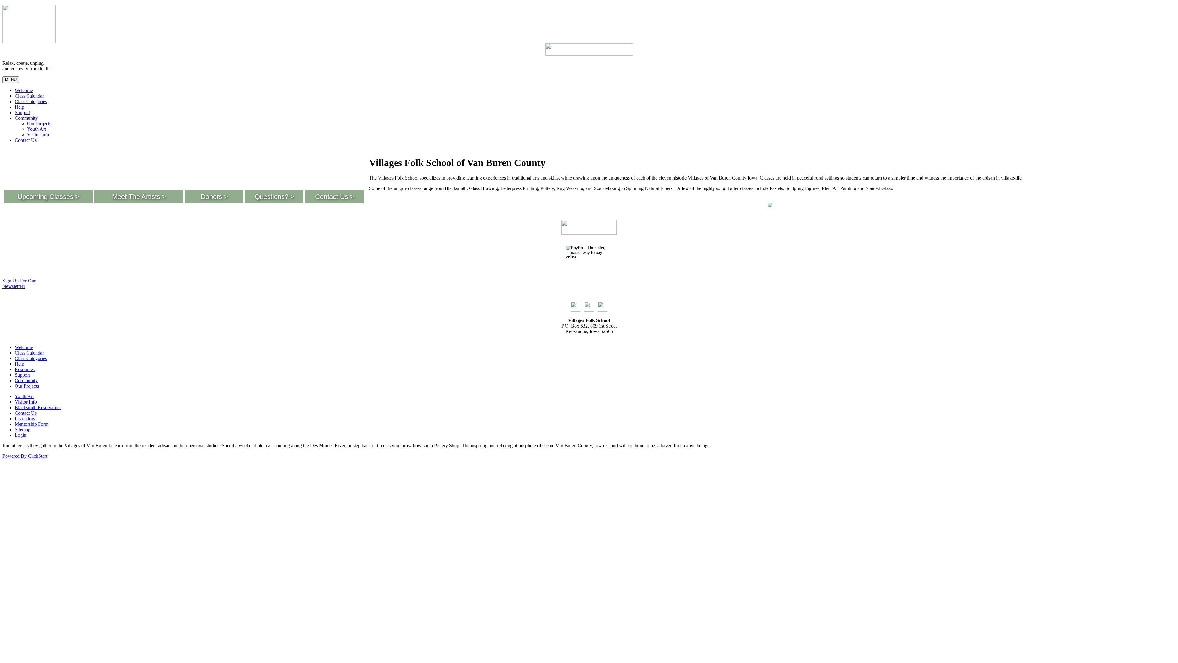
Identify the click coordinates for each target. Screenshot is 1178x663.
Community (26, 118)
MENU (11, 79)
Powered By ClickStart (24, 456)
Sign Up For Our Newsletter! (19, 283)
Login (20, 435)
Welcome (24, 90)
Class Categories (31, 101)
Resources (25, 369)
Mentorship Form (31, 424)
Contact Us (26, 140)
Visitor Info (38, 134)
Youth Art (36, 129)
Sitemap (22, 429)
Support (22, 112)
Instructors (25, 418)
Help (19, 107)
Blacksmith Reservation (38, 407)
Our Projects (39, 123)
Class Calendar (29, 96)
